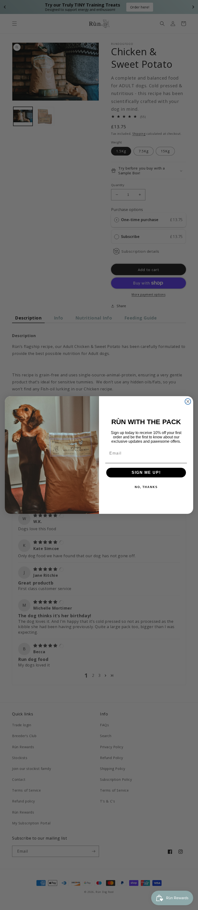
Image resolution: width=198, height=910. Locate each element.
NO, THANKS (146, 487)
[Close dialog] (188, 401)
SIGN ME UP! (146, 472)
